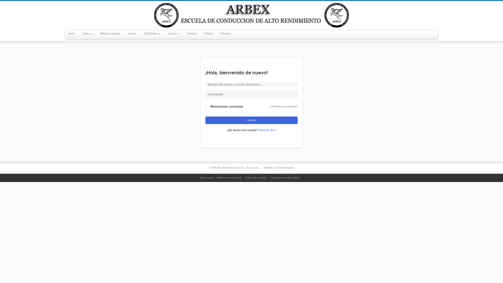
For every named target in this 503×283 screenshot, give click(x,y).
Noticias (191, 33)
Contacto (225, 33)
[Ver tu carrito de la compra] (433, 32)
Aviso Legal (206, 177)
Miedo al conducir (110, 33)
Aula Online (151, 33)
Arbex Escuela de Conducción (230, 167)
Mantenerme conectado (226, 106)
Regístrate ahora (267, 130)
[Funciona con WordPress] (260, 167)
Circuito (173, 33)
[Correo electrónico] (139, 168)
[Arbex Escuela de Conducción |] (251, 15)
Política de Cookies (256, 177)
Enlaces (208, 33)
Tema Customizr (286, 167)
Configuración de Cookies (285, 177)
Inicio (71, 33)
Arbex (86, 33)
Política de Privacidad (229, 177)
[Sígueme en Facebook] (143, 168)
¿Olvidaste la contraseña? (284, 106)
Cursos (132, 33)
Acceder (251, 120)
